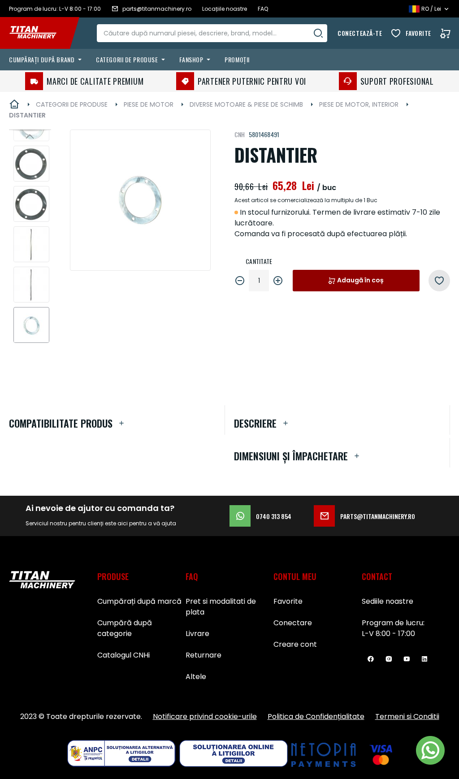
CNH (239, 134)
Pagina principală (14, 104)
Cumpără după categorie (124, 628)
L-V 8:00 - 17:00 (388, 633)
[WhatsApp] (430, 750)
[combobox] (212, 33)
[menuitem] (47, 59)
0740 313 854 (273, 516)
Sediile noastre (387, 601)
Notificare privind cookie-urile (205, 716)
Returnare (203, 655)
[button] (30, 136)
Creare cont (295, 644)
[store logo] (39, 33)
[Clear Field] (318, 33)
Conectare (292, 623)
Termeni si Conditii (407, 716)
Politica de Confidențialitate (316, 716)
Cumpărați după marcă (139, 601)
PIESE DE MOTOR (148, 104)
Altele (196, 676)
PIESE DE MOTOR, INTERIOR (358, 104)
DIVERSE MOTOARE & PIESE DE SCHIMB (246, 104)
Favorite (418, 33)
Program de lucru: (393, 623)
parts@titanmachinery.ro (377, 516)
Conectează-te (360, 33)
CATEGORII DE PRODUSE (72, 104)
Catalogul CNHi (123, 655)
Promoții (237, 59)
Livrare (197, 633)
